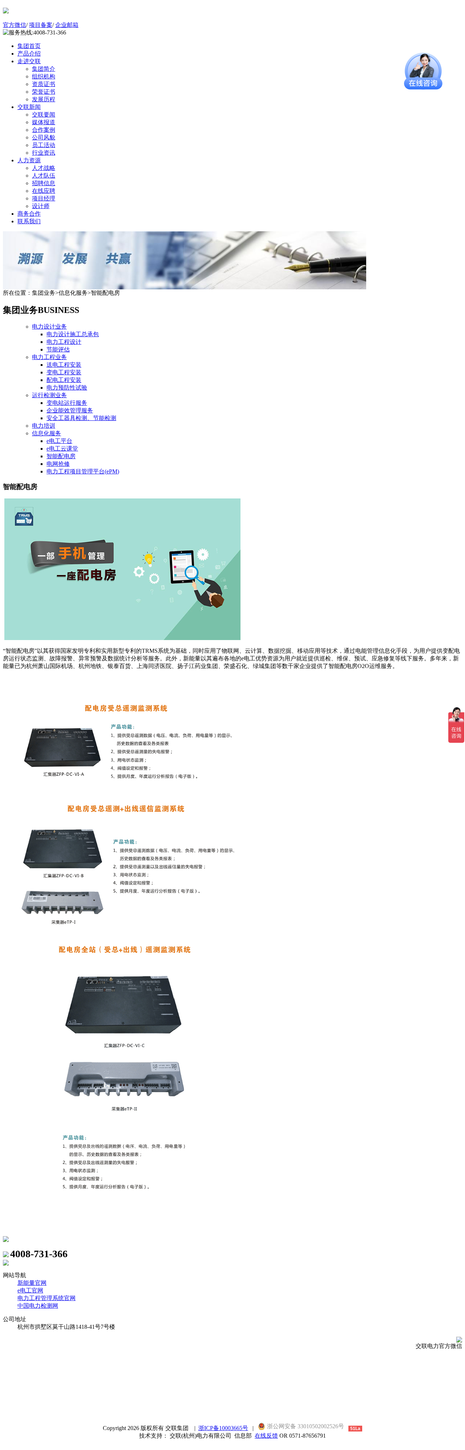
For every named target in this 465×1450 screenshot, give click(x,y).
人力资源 (29, 160)
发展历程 (43, 99)
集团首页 (29, 46)
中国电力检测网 (37, 1306)
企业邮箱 (66, 25)
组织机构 (43, 76)
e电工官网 (30, 1290)
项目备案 (40, 25)
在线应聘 (43, 191)
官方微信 (14, 25)
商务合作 (29, 214)
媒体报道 (43, 122)
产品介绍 (29, 53)
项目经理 (43, 198)
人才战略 (43, 168)
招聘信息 (43, 183)
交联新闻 (29, 107)
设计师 (40, 206)
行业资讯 (43, 153)
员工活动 (43, 145)
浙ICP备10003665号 (223, 1428)
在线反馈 (266, 1436)
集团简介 (43, 69)
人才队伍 (43, 175)
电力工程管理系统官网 (46, 1298)
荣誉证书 (43, 92)
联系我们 (29, 221)
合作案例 (43, 130)
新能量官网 (31, 1283)
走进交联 (29, 61)
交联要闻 (43, 114)
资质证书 (43, 84)
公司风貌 (43, 137)
